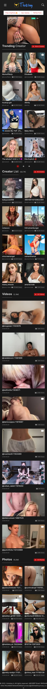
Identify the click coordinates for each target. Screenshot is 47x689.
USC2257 (32, 683)
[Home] (23, 5)
